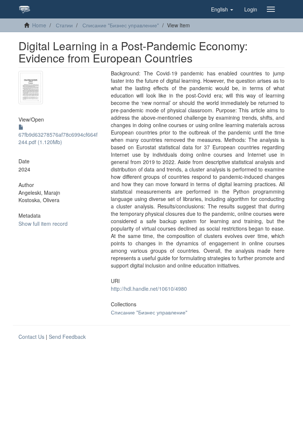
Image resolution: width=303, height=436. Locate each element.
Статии (64, 25)
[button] (222, 9)
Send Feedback (67, 336)
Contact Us (31, 336)
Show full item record (43, 223)
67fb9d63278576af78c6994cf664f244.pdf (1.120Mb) (58, 138)
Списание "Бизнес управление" (120, 25)
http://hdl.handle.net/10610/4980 (149, 288)
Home (39, 25)
